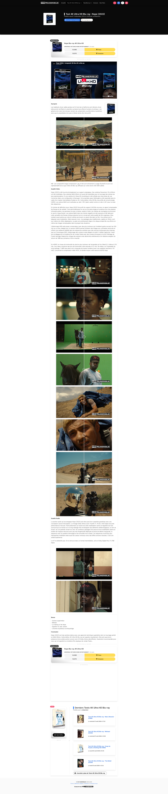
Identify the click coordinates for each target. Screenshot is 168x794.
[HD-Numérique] (49, 3)
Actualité (63, 3)
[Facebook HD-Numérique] (118, 3)
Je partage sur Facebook (72, 20)
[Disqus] (84, 683)
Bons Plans (102, 3)
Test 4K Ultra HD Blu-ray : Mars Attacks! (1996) (101, 717)
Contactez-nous (94, 783)
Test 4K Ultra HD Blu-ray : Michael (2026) (99, 732)
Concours (95, 3)
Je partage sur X (87, 20)
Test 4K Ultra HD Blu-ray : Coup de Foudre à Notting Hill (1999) (99, 747)
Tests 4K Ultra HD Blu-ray (73, 3)
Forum (72, 783)
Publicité (86, 783)
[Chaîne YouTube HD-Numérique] (126, 3)
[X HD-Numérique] (122, 3)
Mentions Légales (79, 783)
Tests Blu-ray (86, 3)
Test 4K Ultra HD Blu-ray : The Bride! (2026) (99, 761)
